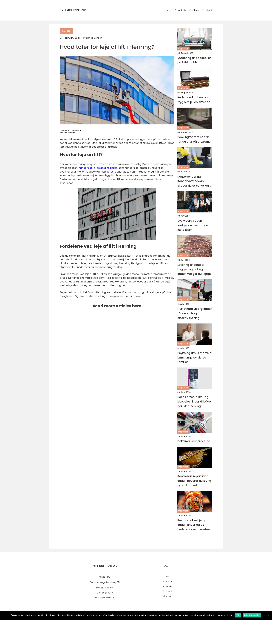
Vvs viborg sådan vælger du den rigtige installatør (192, 225)
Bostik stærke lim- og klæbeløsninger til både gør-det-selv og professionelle (194, 401)
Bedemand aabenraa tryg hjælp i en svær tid (193, 99)
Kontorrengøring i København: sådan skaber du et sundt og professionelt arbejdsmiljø (193, 181)
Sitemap (167, 596)
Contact (207, 10)
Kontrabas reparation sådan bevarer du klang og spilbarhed (194, 480)
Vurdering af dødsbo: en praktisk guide (194, 60)
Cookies (194, 10)
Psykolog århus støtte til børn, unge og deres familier (194, 357)
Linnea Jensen (94, 38)
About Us (180, 10)
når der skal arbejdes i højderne (98, 168)
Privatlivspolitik (251, 615)
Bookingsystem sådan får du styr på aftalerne (194, 139)
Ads (169, 10)
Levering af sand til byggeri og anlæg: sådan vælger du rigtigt (194, 269)
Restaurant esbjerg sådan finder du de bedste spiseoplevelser (193, 524)
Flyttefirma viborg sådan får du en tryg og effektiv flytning (194, 313)
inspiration (183, 48)
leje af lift (66, 31)
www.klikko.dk (107, 597)
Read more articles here (117, 306)
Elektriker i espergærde (193, 441)
